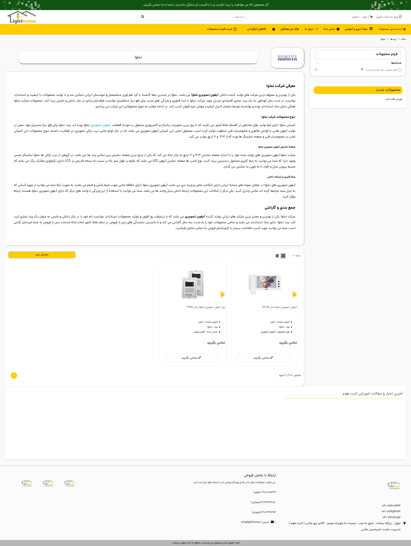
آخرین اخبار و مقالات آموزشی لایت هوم (373, 394)
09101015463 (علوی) (265, 492)
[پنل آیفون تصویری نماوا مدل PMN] (192, 284)
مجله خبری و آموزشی (356, 29)
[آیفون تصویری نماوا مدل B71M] (264, 284)
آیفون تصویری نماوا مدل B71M (279, 307)
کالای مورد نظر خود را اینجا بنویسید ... (196, 17)
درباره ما (309, 29)
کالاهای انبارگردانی (256, 29)
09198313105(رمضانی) (263, 502)
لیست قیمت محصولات (219, 29)
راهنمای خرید (41, 255)
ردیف (298, 256)
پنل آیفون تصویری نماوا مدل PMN (206, 307)
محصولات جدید (388, 90)
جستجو (143, 17)
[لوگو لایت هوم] (21, 17)
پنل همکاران (287, 29)
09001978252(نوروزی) (264, 512)
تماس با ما (329, 29)
